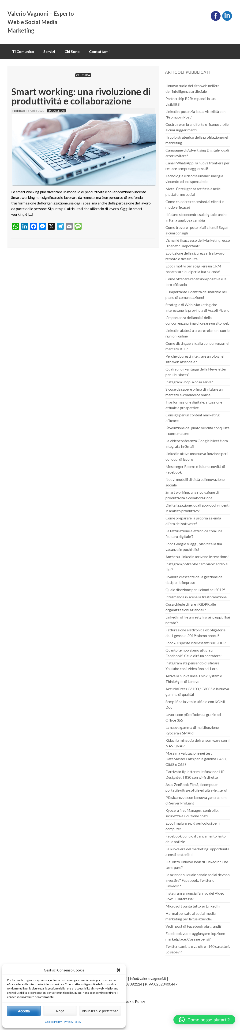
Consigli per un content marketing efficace (192, 418)
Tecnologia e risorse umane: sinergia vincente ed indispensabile (194, 179)
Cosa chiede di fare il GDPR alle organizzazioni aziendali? (190, 607)
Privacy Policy (72, 1021)
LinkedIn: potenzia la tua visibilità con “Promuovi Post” (195, 114)
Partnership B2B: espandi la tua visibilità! (190, 101)
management (56, 110)
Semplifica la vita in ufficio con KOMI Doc (195, 704)
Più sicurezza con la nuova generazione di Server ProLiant (196, 800)
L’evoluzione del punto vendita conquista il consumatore (197, 431)
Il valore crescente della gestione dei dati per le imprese (194, 579)
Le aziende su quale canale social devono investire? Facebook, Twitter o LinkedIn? (197, 880)
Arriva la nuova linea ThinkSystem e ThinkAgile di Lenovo (193, 679)
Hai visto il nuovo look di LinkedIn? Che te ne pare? (196, 865)
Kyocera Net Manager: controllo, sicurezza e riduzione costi (191, 813)
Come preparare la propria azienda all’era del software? (193, 521)
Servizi (49, 51)
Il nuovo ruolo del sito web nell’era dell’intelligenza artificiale (192, 88)
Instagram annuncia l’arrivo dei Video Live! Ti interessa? (194, 896)
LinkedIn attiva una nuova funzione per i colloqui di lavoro (196, 456)
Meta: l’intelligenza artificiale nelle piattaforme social (193, 191)
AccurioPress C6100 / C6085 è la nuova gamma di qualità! (197, 691)
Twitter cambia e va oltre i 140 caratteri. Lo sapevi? (197, 949)
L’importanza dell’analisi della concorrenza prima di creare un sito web (197, 320)
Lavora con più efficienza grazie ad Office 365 (193, 717)
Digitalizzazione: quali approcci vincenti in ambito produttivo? (197, 508)
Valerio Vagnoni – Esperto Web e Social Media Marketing (41, 22)
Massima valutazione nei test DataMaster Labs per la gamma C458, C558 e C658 (195, 759)
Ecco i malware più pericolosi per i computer (192, 826)
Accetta (24, 1011)
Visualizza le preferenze (100, 1011)
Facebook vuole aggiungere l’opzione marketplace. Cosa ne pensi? (195, 936)
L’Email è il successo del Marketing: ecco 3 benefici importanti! (197, 243)
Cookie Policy (53, 1021)
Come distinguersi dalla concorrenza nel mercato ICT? (197, 346)
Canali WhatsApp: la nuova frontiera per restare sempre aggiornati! (197, 166)
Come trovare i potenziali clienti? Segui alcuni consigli (196, 230)
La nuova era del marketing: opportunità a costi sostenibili (197, 852)
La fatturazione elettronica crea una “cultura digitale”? (193, 534)
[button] (118, 970)
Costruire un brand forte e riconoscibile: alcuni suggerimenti (197, 127)
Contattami (99, 51)
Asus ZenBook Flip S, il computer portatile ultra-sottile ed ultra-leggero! (196, 787)
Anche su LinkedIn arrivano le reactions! (197, 556)
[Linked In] (227, 20)
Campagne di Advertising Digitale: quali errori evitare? (197, 153)
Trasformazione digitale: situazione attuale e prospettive (193, 405)
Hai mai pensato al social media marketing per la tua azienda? (190, 916)
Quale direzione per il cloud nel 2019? (195, 589)
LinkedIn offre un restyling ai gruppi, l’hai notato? (197, 620)
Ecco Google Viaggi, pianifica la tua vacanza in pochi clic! (193, 546)
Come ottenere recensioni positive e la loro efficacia (195, 282)
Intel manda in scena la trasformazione (196, 597)
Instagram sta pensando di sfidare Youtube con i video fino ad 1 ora (192, 666)
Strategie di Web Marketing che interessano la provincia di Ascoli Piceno (197, 307)
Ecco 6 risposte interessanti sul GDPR (195, 643)
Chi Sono (72, 51)
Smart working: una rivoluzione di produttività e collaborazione (81, 96)
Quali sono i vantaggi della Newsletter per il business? (195, 372)
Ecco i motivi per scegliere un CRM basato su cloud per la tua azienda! (193, 269)
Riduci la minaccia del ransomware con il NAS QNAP (197, 743)
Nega (60, 1011)
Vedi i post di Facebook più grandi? (193, 926)
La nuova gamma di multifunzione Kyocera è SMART (192, 730)
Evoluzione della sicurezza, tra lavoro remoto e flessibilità (195, 256)
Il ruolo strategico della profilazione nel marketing (196, 140)
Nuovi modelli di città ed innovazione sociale (195, 482)
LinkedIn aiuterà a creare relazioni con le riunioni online (197, 333)
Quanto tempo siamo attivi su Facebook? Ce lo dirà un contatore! (193, 653)
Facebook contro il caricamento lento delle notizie (195, 839)
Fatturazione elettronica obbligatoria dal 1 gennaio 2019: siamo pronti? (195, 633)
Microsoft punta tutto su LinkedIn (192, 906)
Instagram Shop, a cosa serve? (189, 382)
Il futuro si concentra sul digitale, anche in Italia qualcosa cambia (196, 217)
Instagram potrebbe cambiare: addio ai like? (196, 567)
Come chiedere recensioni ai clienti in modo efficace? (194, 204)
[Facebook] (215, 20)
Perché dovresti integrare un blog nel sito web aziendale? (194, 359)
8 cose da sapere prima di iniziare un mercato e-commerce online (194, 392)
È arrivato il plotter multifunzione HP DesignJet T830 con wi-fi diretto (195, 774)
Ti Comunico (23, 51)
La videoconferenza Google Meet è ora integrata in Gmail (196, 443)
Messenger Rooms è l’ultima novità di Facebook (195, 469)
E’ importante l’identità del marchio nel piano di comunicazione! (196, 294)
